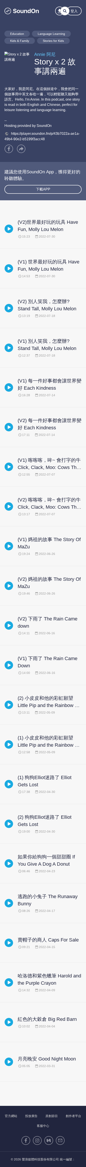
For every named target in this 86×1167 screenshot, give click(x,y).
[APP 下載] (59, 11)
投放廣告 (31, 1116)
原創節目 (51, 1116)
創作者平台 (73, 1116)
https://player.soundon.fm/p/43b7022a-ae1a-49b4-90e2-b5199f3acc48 (42, 136)
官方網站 (11, 1116)
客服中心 (43, 1126)
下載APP (43, 189)
